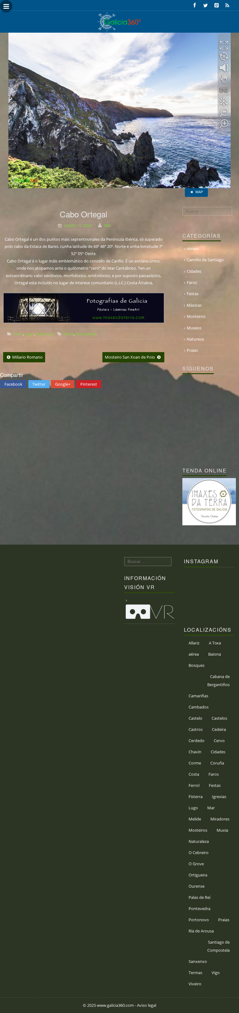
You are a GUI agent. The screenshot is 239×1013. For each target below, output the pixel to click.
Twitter (38, 384)
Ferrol (194, 785)
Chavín (195, 752)
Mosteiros (196, 316)
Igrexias (219, 796)
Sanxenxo (198, 961)
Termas (195, 972)
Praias (192, 350)
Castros (196, 729)
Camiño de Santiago (205, 260)
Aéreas (193, 248)
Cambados (199, 707)
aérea (194, 654)
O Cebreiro (199, 852)
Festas (193, 293)
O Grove (196, 864)
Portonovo (199, 919)
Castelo (195, 718)
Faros (18, 334)
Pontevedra (199, 908)
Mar (211, 808)
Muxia (222, 830)
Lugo (29, 334)
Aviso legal (146, 1005)
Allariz (194, 643)
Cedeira (219, 729)
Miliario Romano (27, 357)
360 (107, 225)
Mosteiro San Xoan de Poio (130, 357)
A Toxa (215, 643)
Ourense (196, 886)
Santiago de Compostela (218, 946)
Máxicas (194, 305)
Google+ (62, 384)
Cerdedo (196, 740)
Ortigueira (198, 875)
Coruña (217, 763)
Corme (195, 763)
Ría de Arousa (201, 931)
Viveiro (195, 984)
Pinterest (88, 384)
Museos (194, 328)
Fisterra (196, 796)
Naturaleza (85, 334)
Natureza (44, 334)
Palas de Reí (199, 897)
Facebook (13, 384)
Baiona (214, 654)
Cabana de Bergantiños (218, 680)
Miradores (219, 819)
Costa (194, 774)
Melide (195, 819)
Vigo (216, 972)
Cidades (194, 271)
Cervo (219, 740)
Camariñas (198, 696)
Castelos (219, 718)
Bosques (196, 665)
